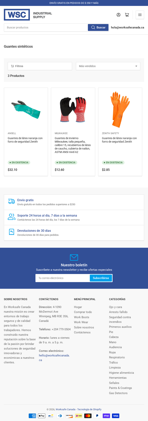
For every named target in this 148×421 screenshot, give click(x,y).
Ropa (112, 352)
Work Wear (81, 322)
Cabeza (114, 337)
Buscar (101, 27)
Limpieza (115, 367)
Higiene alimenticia (121, 372)
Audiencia (115, 347)
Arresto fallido (118, 312)
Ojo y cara (115, 307)
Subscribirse (101, 278)
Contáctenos (82, 332)
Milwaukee (61, 133)
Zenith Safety (110, 133)
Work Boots (81, 317)
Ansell (12, 133)
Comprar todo (83, 312)
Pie (111, 332)
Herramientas (118, 377)
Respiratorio (117, 357)
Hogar (78, 307)
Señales (114, 383)
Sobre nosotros (84, 327)
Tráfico (113, 362)
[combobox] (56, 27)
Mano (112, 342)
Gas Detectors (118, 393)
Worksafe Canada (65, 409)
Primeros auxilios (120, 327)
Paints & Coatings (120, 388)
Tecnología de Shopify (89, 409)
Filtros (19, 66)
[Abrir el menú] (140, 15)
